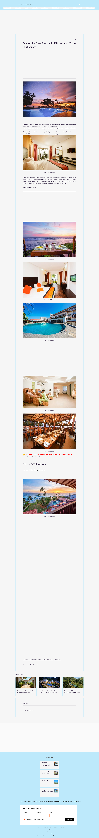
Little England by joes (76, 801)
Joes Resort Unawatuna (35, 801)
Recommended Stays (49, 799)
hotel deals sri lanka (47, 659)
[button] (66, 8)
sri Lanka (26, 659)
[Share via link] (34, 664)
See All (82, 674)
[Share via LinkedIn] (30, 664)
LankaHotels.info (25, 4)
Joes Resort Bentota (45, 801)
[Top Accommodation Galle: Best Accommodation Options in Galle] (26, 682)
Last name (38, 812)
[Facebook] (79, 4)
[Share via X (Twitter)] (27, 664)
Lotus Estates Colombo (25, 801)
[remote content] (49, 64)
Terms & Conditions (46, 827)
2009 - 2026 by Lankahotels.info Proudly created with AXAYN (50, 835)
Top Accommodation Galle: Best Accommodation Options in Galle (25, 691)
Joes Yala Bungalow (68, 801)
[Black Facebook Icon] (49, 829)
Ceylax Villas (60, 827)
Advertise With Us (53, 827)
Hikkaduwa (57, 659)
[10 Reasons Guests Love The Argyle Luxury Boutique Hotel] (49, 682)
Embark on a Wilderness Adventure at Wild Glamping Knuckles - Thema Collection (72, 691)
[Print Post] (37, 664)
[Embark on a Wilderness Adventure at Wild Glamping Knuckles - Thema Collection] (73, 682)
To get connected (49, 831)
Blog (64, 827)
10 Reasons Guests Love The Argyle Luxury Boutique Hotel (49, 691)
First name (25, 812)
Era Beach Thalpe (59, 801)
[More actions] (75, 39)
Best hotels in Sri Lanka (35, 659)
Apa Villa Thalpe (52, 801)
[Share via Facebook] (23, 664)
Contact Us (39, 827)
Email (51, 812)
